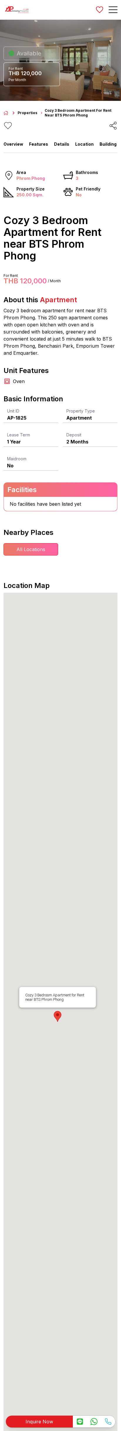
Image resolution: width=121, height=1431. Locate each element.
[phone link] (108, 1421)
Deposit (73, 434)
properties (27, 113)
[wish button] (99, 9)
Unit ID (13, 410)
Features (38, 144)
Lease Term (18, 434)
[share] (113, 125)
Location (84, 144)
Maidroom (16, 458)
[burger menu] (113, 9)
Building (108, 144)
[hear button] (8, 125)
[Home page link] (6, 113)
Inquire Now (39, 1422)
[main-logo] (17, 9)
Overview (13, 144)
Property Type (80, 410)
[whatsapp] (94, 1421)
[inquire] (80, 1421)
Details (61, 144)
